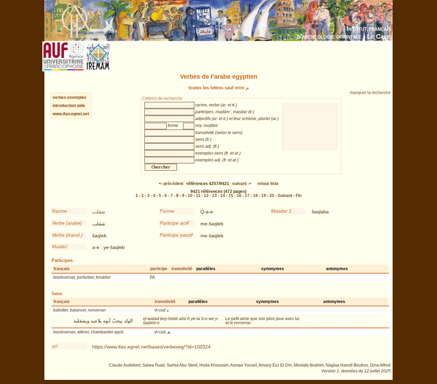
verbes (59, 97)
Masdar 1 (281, 211)
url (54, 346)
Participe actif (174, 223)
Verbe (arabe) (67, 223)
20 (271, 195)
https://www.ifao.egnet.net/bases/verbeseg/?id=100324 (151, 346)
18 (255, 195)
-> (241, 183)
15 (230, 195)
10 (190, 195)
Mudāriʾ (60, 246)
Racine (59, 211)
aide (81, 105)
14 (222, 195)
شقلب (98, 211)
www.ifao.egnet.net (71, 113)
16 (239, 195)
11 (198, 195)
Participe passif (176, 235)
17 (247, 195)
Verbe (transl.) (67, 235)
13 (214, 195)
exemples (76, 97)
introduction (65, 105)
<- (171, 183)
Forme (167, 211)
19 (263, 195)
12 (206, 195)
